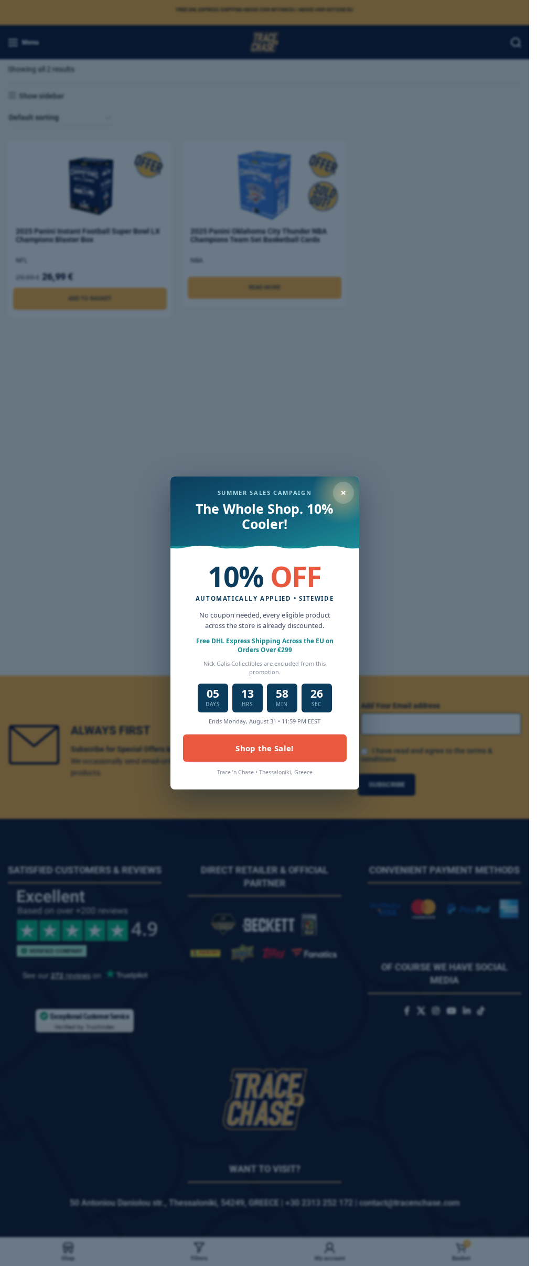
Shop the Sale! (264, 748)
